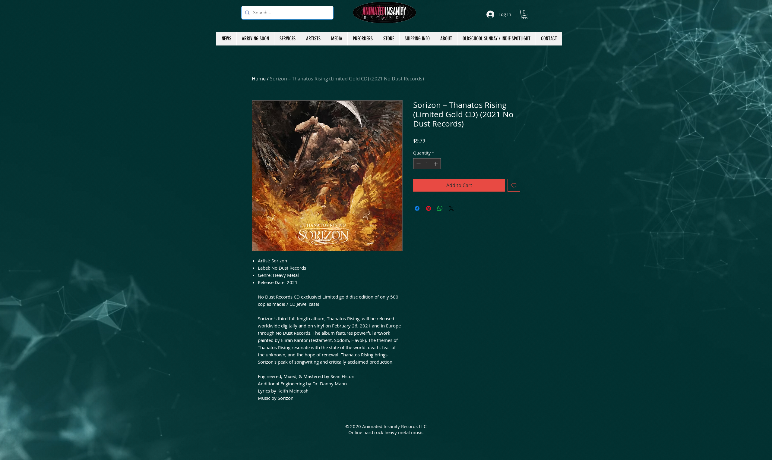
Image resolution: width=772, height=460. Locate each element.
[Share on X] (451, 208)
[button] (524, 14)
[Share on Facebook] (417, 208)
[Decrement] (418, 163)
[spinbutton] (427, 163)
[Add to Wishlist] (514, 185)
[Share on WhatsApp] (440, 208)
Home (259, 78)
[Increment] (436, 163)
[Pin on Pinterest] (428, 208)
